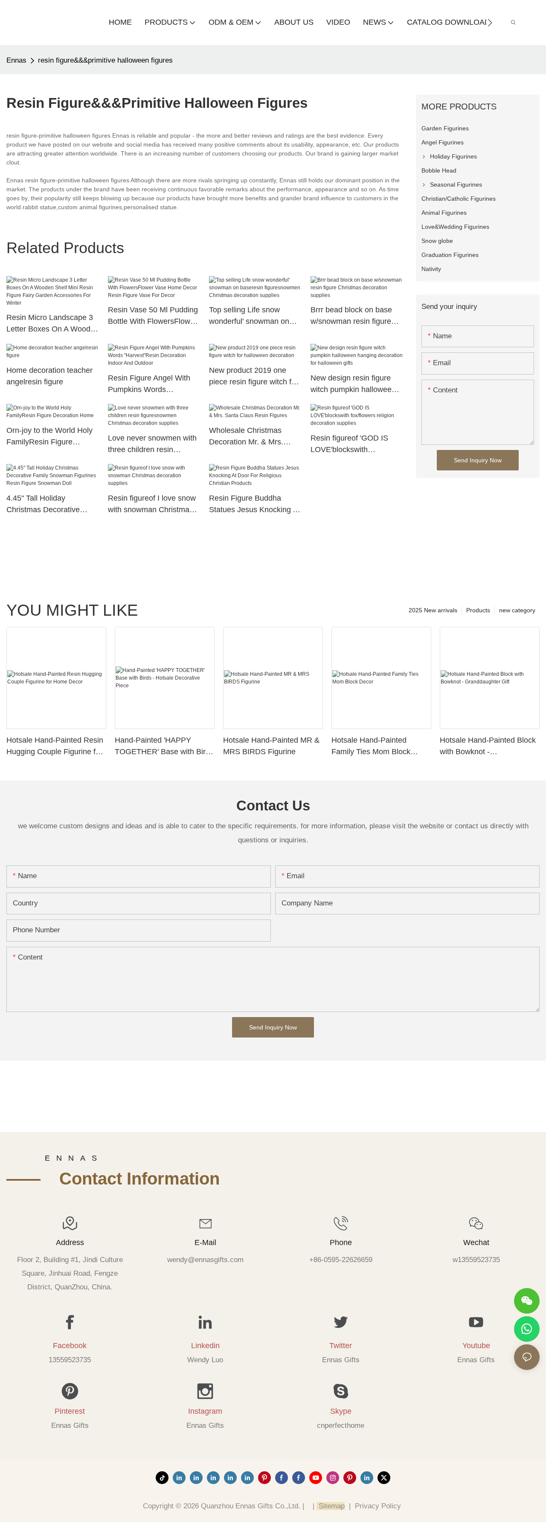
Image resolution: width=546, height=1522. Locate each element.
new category (517, 610)
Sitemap (331, 1506)
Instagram (205, 1411)
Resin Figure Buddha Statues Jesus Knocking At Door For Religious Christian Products (254, 505)
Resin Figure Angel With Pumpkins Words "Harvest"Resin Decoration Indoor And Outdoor (153, 384)
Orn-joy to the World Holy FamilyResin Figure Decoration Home (49, 437)
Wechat (476, 1242)
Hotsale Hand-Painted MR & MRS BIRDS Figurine (271, 746)
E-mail (205, 1242)
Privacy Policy (378, 1506)
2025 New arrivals (433, 610)
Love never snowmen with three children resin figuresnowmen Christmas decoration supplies (152, 444)
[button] (490, 22)
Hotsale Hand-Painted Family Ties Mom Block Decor (370, 747)
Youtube (476, 1345)
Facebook (70, 1345)
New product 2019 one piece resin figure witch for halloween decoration (253, 377)
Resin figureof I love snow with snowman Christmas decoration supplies (152, 505)
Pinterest (70, 1411)
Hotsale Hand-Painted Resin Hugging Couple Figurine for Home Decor (54, 747)
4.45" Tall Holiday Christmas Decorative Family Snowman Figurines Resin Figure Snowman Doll (52, 505)
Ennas (16, 60)
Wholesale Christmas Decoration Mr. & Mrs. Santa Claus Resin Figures (254, 437)
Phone (341, 1242)
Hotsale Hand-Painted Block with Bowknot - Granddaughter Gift (488, 747)
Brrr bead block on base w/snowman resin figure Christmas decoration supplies (351, 316)
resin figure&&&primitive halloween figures (105, 60)
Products (478, 610)
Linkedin (205, 1345)
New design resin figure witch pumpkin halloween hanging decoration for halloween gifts (353, 384)
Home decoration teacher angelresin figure (49, 376)
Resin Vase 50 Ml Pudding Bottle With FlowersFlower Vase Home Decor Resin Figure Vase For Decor (153, 316)
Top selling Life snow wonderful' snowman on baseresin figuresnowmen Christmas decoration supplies (252, 316)
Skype (340, 1411)
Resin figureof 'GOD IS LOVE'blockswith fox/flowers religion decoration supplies (349, 444)
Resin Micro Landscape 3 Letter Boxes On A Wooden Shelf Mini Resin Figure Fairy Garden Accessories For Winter (52, 324)
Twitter (340, 1345)
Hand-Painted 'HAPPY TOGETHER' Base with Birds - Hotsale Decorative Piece (164, 747)
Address (70, 1242)
